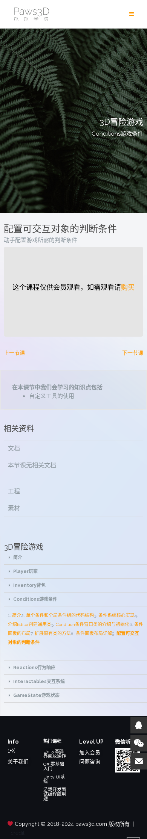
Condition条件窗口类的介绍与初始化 (92, 624)
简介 (16, 615)
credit (17, 833)
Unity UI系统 (54, 779)
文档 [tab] (14, 448)
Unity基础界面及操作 (54, 754)
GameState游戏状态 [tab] (36, 695)
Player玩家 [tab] (25, 571)
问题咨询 (89, 762)
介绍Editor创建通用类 (29, 624)
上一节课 (14, 353)
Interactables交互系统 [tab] (39, 681)
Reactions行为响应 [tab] (34, 667)
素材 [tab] (14, 508)
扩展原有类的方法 (53, 633)
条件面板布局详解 (94, 633)
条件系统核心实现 (116, 615)
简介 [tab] (17, 557)
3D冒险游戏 (23, 547)
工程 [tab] (14, 491)
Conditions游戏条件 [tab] (35, 599)
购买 (128, 287)
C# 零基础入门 (53, 766)
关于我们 (18, 762)
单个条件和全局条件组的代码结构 (60, 615)
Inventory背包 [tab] (29, 585)
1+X (11, 751)
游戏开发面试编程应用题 (54, 794)
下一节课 (132, 353)
